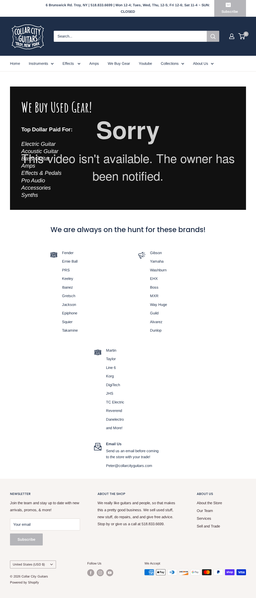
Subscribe (230, 12)
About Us (200, 63)
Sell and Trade (208, 526)
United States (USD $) (29, 564)
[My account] (231, 36)
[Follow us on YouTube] (109, 572)
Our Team (205, 510)
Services (204, 518)
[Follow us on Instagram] (100, 572)
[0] (242, 36)
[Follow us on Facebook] (90, 572)
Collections (170, 63)
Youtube (145, 63)
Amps (94, 63)
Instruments (38, 63)
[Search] (213, 36)
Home (15, 63)
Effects (68, 63)
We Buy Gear (119, 63)
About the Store (209, 503)
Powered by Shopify (24, 582)
